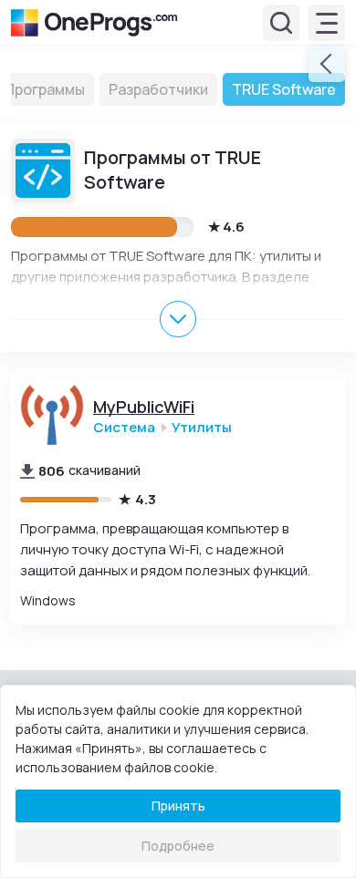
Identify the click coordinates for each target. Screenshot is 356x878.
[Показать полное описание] (178, 319)
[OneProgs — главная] (94, 22)
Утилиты (202, 427)
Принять (178, 805)
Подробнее (178, 845)
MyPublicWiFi (143, 407)
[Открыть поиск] (281, 23)
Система (124, 427)
